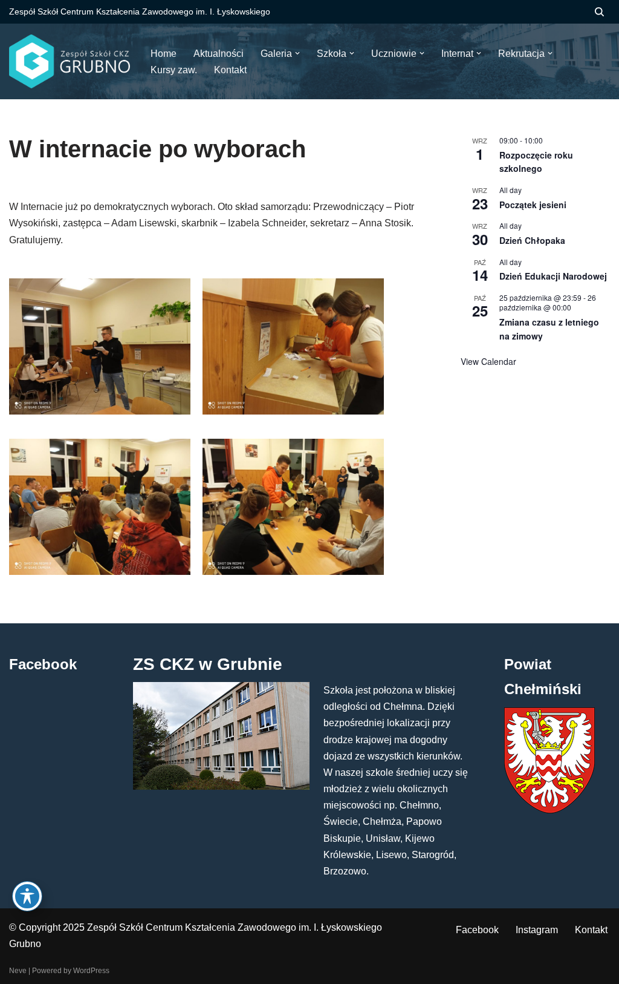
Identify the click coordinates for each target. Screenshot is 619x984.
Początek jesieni (532, 204)
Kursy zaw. (174, 70)
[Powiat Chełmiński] (549, 810)
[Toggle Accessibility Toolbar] (27, 896)
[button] (297, 53)
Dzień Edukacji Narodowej (553, 276)
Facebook (477, 930)
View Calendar (488, 361)
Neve (18, 970)
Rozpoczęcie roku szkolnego (536, 162)
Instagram (537, 930)
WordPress (91, 970)
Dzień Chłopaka (532, 240)
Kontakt (591, 930)
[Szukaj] (599, 11)
